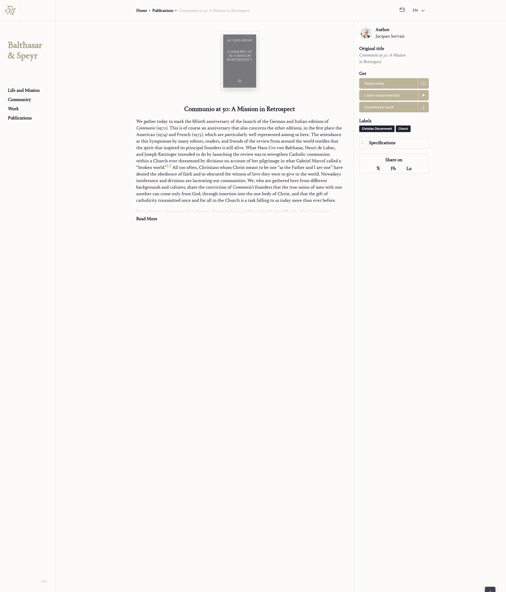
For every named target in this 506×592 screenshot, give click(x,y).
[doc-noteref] (169, 167)
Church (403, 129)
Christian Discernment (377, 129)
